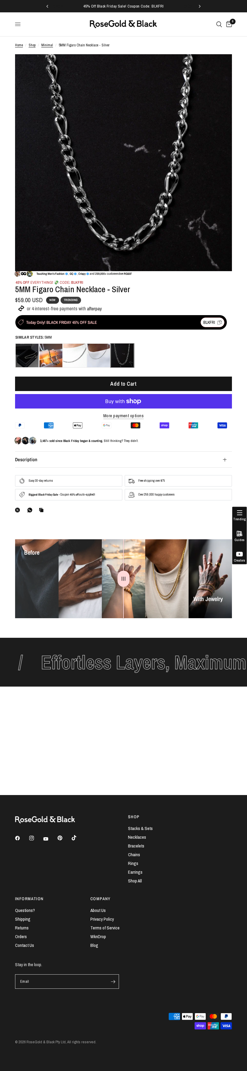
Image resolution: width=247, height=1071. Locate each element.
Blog (94, 945)
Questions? (25, 910)
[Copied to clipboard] (42, 510)
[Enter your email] (113, 981)
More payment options (123, 415)
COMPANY (100, 899)
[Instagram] (35, 838)
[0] (228, 24)
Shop (32, 45)
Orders (21, 936)
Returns (22, 928)
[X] (18, 510)
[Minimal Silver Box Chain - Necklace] (27, 355)
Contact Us (24, 945)
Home (19, 45)
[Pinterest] (64, 838)
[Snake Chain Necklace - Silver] (98, 355)
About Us (98, 910)
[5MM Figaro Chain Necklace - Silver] (122, 355)
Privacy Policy (102, 919)
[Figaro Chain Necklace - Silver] (75, 355)
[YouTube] (50, 839)
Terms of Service (105, 928)
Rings (133, 863)
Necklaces (137, 837)
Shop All (135, 881)
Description (26, 459)
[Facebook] (21, 838)
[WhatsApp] (31, 510)
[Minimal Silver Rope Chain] (51, 355)
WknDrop (98, 936)
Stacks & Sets (140, 828)
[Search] (219, 24)
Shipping (22, 919)
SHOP (134, 817)
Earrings (135, 872)
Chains (134, 854)
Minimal (47, 45)
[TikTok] (78, 837)
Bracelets (136, 846)
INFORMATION (29, 899)
